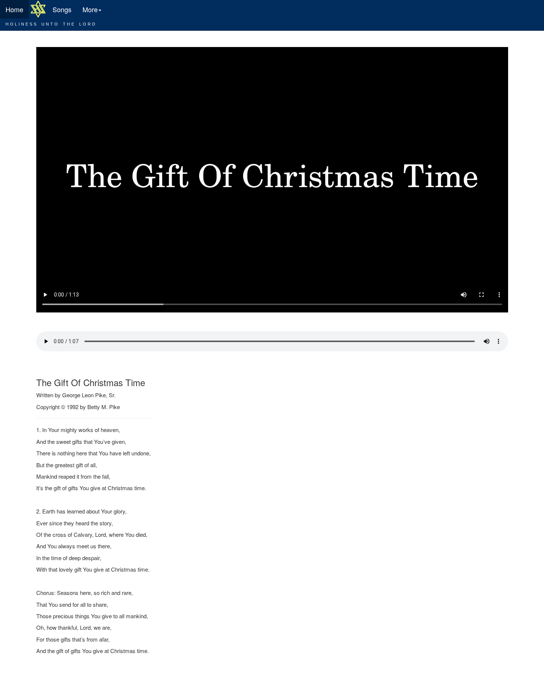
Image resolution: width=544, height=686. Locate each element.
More (90, 9)
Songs (62, 9)
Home (14, 9)
